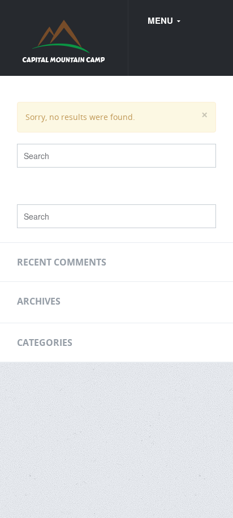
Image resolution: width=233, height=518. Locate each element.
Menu (161, 20)
